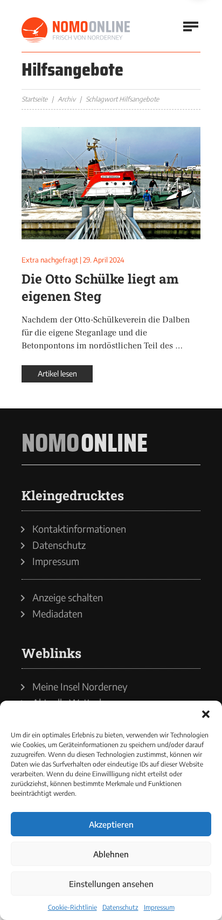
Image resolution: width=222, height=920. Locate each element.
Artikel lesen (57, 373)
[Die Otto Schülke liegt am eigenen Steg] (111, 183)
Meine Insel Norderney (80, 686)
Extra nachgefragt (50, 260)
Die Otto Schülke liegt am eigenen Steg (100, 287)
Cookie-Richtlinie (72, 907)
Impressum (159, 907)
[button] (205, 714)
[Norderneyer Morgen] (76, 30)
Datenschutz (120, 907)
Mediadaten (57, 614)
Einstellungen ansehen (111, 884)
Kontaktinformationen (79, 529)
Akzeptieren (111, 824)
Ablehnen (111, 854)
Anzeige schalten (67, 597)
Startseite (34, 99)
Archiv (66, 99)
